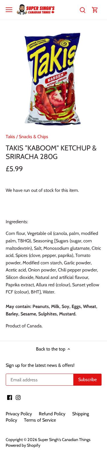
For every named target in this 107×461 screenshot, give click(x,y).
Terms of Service (40, 420)
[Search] (82, 9)
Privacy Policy (19, 413)
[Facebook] (9, 397)
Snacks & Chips (33, 136)
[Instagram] (18, 397)
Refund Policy (52, 413)
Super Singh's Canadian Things (64, 439)
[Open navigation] (9, 9)
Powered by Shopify (23, 445)
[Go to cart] (95, 9)
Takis (10, 136)
